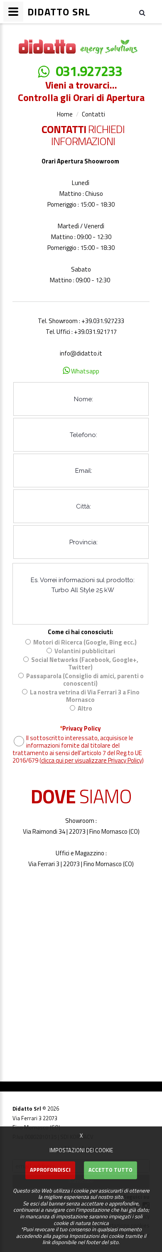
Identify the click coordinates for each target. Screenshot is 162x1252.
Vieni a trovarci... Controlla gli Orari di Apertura (81, 91)
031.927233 (89, 71)
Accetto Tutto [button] (110, 1170)
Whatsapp (84, 371)
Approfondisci (50, 1170)
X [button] (81, 1135)
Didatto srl (24, 31)
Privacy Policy (80, 728)
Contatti (93, 114)
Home (65, 114)
